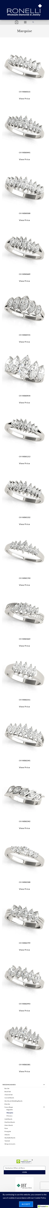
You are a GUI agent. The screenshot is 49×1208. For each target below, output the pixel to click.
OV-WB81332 (24, 517)
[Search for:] (33, 22)
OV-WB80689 (24, 274)
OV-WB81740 (24, 578)
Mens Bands (9, 1125)
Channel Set (9, 1095)
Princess (9, 1116)
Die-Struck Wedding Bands (13, 1101)
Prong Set (8, 1131)
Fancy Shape (9, 1107)
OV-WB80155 (24, 92)
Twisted (7, 1141)
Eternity (7, 1104)
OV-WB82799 (24, 943)
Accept (26, 1204)
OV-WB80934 (24, 396)
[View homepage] (24, 10)
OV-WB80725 (24, 335)
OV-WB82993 (24, 1004)
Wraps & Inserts (10, 1144)
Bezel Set (8, 1091)
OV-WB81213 (24, 456)
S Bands (7, 1135)
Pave (6, 1128)
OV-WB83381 (24, 1064)
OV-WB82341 (24, 760)
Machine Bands (10, 1122)
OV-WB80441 (24, 152)
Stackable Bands (10, 1138)
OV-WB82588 (24, 882)
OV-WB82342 (24, 821)
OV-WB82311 (24, 700)
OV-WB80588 (24, 213)
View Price (24, 98)
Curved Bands (9, 1098)
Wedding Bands (9, 1085)
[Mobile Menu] (25, 22)
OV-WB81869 (24, 639)
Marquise (10, 1113)
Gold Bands (8, 1119)
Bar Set (7, 1088)
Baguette (10, 1110)
